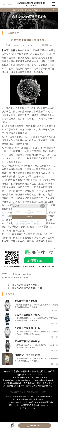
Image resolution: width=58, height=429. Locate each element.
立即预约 (29, 217)
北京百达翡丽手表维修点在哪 (27, 288)
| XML (39, 375)
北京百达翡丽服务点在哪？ (26, 285)
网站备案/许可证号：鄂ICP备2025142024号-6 (29, 392)
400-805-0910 (31, 6)
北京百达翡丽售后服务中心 (31, 3)
